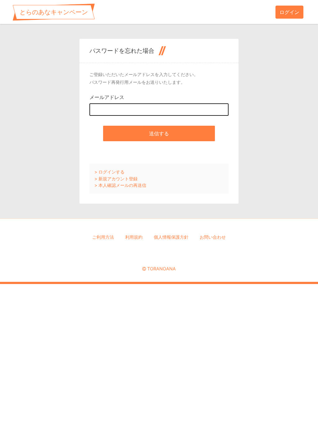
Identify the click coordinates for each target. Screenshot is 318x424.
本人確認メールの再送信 (122, 185)
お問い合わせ (213, 237)
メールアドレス (106, 97)
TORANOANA (161, 268)
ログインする (111, 171)
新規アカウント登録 (118, 178)
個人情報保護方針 (171, 237)
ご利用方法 (103, 237)
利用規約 (134, 237)
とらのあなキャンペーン (54, 12)
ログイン (289, 12)
